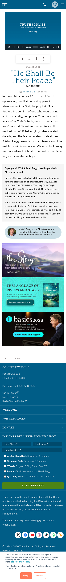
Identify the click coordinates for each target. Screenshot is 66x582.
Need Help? (9, 397)
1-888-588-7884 (26, 386)
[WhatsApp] (53, 535)
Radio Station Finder (13, 401)
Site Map (18, 550)
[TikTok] (46, 535)
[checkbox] (32, 466)
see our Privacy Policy (20, 561)
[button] (33, 31)
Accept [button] (26, 575)
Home (16, 358)
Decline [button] (39, 575)
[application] (33, 31)
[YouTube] (32, 535)
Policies (6, 550)
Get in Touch (9, 393)
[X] (18, 535)
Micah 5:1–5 (29, 91)
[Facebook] (25, 535)
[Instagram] (39, 535)
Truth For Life (5, 4)
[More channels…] (60, 535)
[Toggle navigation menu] (62, 5)
